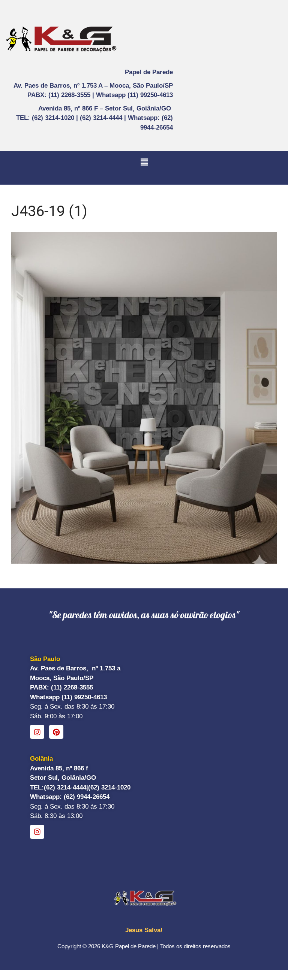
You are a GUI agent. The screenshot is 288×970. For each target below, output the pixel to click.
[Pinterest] (56, 732)
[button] (144, 162)
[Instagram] (37, 732)
